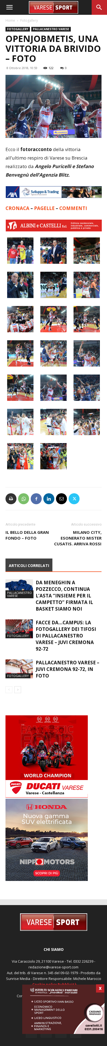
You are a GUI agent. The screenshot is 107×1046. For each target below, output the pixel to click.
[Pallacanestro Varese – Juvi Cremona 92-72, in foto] (19, 668)
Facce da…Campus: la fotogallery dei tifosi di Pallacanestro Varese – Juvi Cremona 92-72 (66, 635)
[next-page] (17, 689)
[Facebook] (36, 498)
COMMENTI (73, 208)
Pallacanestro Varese (51, 29)
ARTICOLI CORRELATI (29, 565)
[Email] (61, 498)
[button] (9, 7)
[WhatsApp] (23, 498)
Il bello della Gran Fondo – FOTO (27, 535)
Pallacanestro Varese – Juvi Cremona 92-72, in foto (67, 669)
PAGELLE (45, 208)
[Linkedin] (48, 498)
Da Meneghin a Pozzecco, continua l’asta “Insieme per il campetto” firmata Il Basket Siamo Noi (64, 595)
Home (10, 20)
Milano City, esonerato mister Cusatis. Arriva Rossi (78, 537)
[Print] (10, 498)
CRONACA (17, 208)
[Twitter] (74, 498)
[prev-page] (8, 689)
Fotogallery (29, 20)
